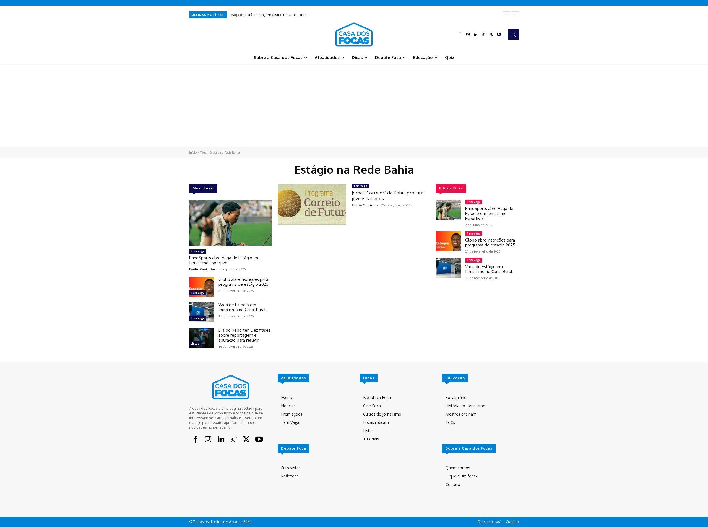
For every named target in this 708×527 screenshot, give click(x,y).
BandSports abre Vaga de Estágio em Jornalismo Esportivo (224, 260)
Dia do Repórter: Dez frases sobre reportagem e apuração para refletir (244, 335)
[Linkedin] (476, 34)
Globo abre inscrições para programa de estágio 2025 (243, 282)
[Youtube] (499, 34)
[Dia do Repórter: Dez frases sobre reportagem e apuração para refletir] (201, 338)
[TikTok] (483, 34)
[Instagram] (468, 34)
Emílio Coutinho (202, 269)
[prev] (506, 14)
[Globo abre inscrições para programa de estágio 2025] (201, 287)
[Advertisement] (354, 105)
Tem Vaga (198, 251)
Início (193, 152)
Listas (195, 344)
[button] (513, 34)
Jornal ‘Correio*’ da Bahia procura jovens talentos (387, 195)
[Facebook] (460, 34)
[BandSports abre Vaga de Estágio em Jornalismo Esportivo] (230, 223)
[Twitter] (491, 34)
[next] (515, 14)
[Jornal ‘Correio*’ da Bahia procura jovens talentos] (312, 204)
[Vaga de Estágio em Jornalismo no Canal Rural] (201, 312)
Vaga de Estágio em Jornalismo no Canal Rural (269, 14)
